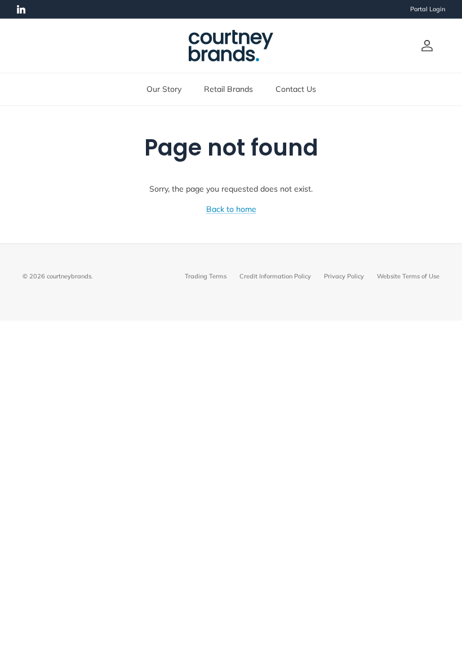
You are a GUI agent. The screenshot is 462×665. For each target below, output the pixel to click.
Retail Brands (228, 89)
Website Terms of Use (408, 276)
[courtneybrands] (231, 45)
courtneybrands (69, 276)
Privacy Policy (344, 276)
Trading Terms (205, 276)
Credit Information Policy (275, 276)
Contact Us (296, 89)
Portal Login (427, 9)
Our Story (163, 89)
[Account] (425, 45)
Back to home (231, 209)
